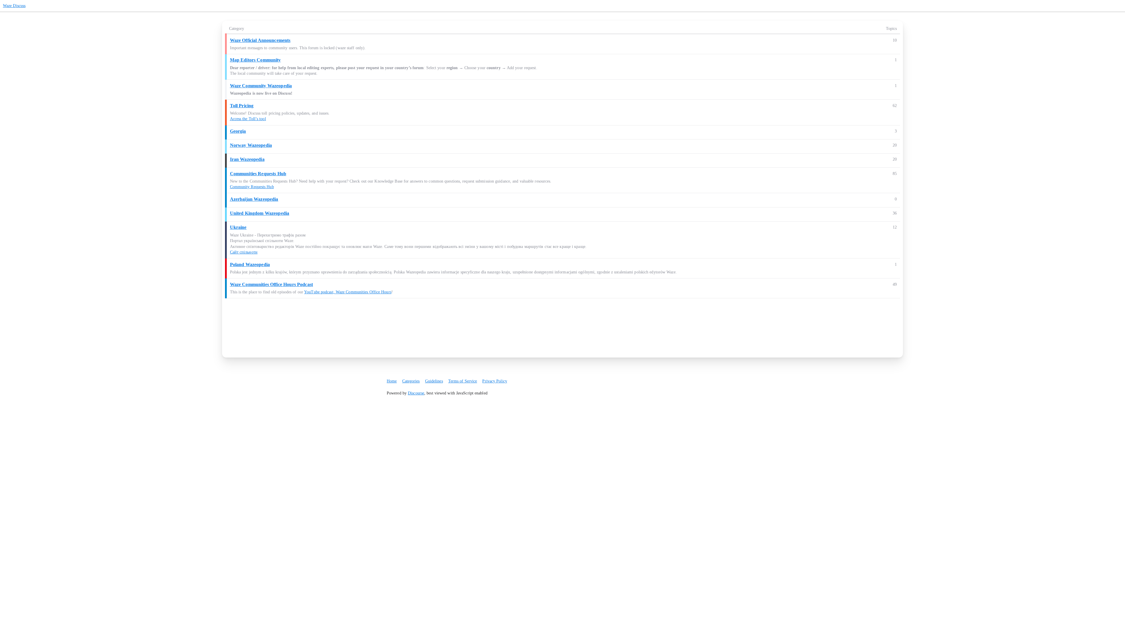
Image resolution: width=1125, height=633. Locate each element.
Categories (411, 381)
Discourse (416, 393)
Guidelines (434, 381)
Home (392, 381)
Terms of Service (462, 381)
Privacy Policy (494, 381)
